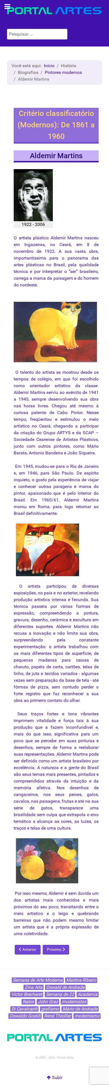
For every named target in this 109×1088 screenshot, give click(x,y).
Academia (88, 994)
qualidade (89, 264)
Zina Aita (33, 987)
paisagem (63, 278)
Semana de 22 (60, 994)
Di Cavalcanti (24, 1009)
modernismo (87, 1016)
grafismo (50, 1009)
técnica (21, 271)
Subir (56, 1077)
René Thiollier (57, 1016)
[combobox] (37, 34)
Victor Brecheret (26, 994)
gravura (21, 619)
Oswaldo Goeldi (25, 1016)
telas (87, 666)
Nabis (28, 1001)
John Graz (48, 1001)
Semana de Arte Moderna (38, 980)
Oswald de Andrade (65, 987)
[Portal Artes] (54, 11)
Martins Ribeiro (81, 980)
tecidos (52, 673)
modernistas (74, 1001)
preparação (46, 680)
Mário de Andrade (80, 1009)
